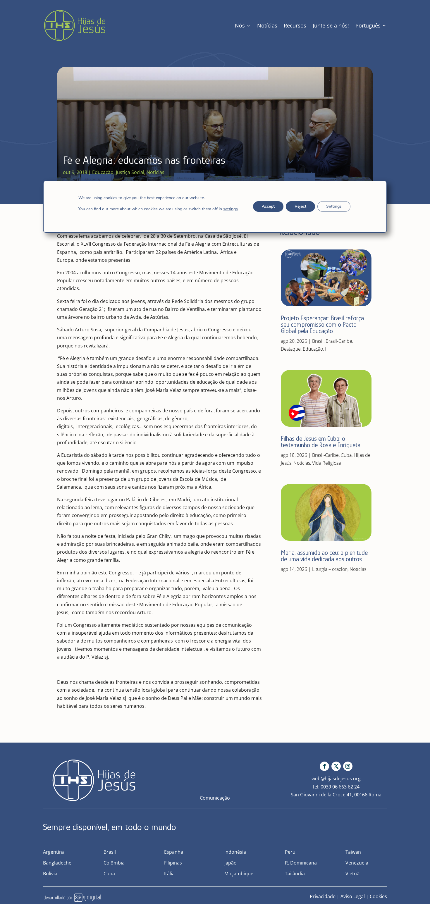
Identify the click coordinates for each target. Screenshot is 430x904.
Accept (268, 206)
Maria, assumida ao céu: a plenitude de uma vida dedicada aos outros (324, 556)
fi (326, 349)
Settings (334, 206)
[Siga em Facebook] (324, 766)
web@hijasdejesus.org (336, 778)
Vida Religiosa (326, 463)
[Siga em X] (336, 766)
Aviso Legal (352, 896)
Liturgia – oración (330, 569)
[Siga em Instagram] (347, 766)
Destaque (291, 349)
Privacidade (323, 896)
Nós (240, 25)
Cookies (378, 896)
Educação (102, 172)
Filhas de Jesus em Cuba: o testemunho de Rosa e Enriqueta (320, 442)
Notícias (267, 25)
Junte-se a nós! (331, 25)
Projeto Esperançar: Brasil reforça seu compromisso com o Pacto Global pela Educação (322, 324)
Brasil (318, 341)
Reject (300, 206)
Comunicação (215, 798)
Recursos (295, 25)
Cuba (346, 455)
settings (230, 209)
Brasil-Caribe (339, 341)
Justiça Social (130, 172)
